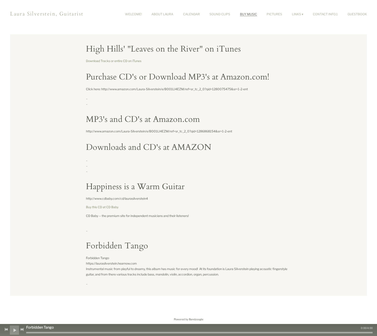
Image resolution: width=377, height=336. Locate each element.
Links (296, 14)
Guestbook (357, 14)
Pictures (274, 14)
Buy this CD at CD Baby (102, 207)
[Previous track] (6, 329)
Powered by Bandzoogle (188, 319)
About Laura (162, 14)
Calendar (191, 14)
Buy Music (248, 14)
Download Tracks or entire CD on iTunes (113, 61)
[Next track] (22, 329)
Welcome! (133, 14)
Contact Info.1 (325, 14)
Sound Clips (219, 14)
